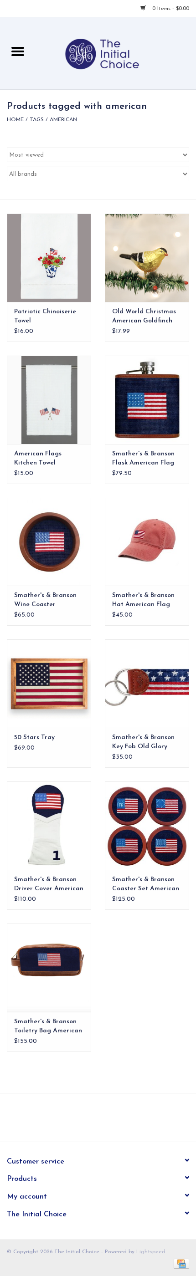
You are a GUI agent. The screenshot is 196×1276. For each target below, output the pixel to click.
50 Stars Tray (34, 737)
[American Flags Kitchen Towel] (49, 400)
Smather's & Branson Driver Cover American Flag (48, 884)
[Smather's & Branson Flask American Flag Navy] (147, 400)
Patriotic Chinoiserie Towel (45, 316)
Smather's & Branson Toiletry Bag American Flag (48, 1027)
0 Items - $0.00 (169, 8)
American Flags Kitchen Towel (38, 458)
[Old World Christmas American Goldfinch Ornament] (147, 258)
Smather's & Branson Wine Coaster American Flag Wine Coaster (45, 600)
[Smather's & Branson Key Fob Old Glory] (147, 683)
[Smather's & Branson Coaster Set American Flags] (147, 825)
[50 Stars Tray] (49, 683)
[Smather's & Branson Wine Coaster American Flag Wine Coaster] (49, 542)
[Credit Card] (179, 1263)
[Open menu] (18, 51)
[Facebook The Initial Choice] (90, 1120)
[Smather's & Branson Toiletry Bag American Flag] (49, 968)
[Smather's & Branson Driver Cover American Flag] (49, 825)
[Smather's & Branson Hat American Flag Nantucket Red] (147, 542)
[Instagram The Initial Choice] (106, 1120)
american (63, 119)
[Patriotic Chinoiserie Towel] (49, 258)
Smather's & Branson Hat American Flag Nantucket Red (143, 600)
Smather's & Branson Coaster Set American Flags (145, 884)
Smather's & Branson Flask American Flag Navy (143, 459)
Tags (37, 119)
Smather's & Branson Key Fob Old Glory (143, 742)
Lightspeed (150, 1252)
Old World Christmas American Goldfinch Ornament (144, 317)
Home (15, 119)
